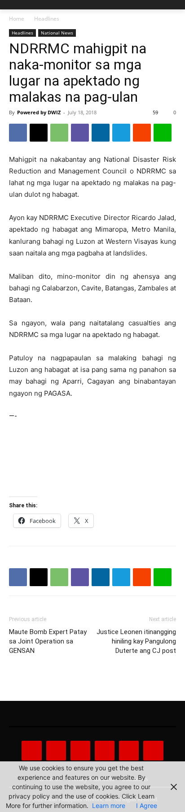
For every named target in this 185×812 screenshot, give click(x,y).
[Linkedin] (101, 133)
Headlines (46, 18)
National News (57, 33)
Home (16, 18)
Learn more (108, 805)
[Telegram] (121, 133)
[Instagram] (56, 750)
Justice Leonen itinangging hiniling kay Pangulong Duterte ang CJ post (136, 641)
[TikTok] (105, 750)
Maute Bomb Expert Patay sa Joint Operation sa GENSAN (48, 641)
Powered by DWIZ (39, 112)
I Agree (146, 805)
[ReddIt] (142, 133)
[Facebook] (18, 133)
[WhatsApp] (59, 133)
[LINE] (163, 133)
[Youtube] (153, 750)
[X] (39, 133)
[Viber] (80, 133)
